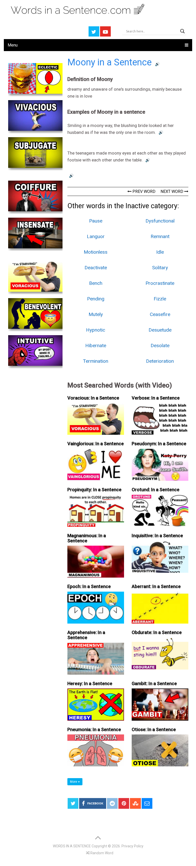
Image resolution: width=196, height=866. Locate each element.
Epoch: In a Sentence (89, 586)
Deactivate (95, 268)
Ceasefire (160, 314)
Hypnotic (95, 330)
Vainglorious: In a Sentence (95, 443)
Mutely (96, 314)
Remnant (160, 236)
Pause (95, 221)
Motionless (95, 252)
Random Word (101, 853)
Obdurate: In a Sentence (157, 632)
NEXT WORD (172, 191)
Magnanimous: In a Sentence (86, 538)
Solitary (160, 268)
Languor (96, 236)
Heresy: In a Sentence (89, 683)
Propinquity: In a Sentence (94, 489)
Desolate (160, 345)
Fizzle (160, 299)
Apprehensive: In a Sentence (86, 635)
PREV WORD (143, 191)
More (74, 781)
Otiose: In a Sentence (154, 729)
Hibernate (95, 345)
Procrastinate (159, 283)
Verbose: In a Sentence (156, 398)
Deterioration (160, 361)
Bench (95, 283)
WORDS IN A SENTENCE (72, 846)
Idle (160, 252)
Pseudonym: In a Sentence (159, 443)
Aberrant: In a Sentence (156, 586)
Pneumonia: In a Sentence (94, 729)
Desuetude (160, 330)
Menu (13, 45)
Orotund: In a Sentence (155, 489)
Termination (95, 361)
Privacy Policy (132, 846)
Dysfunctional (160, 221)
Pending (95, 299)
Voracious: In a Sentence (93, 398)
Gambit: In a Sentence (154, 683)
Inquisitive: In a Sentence (157, 535)
